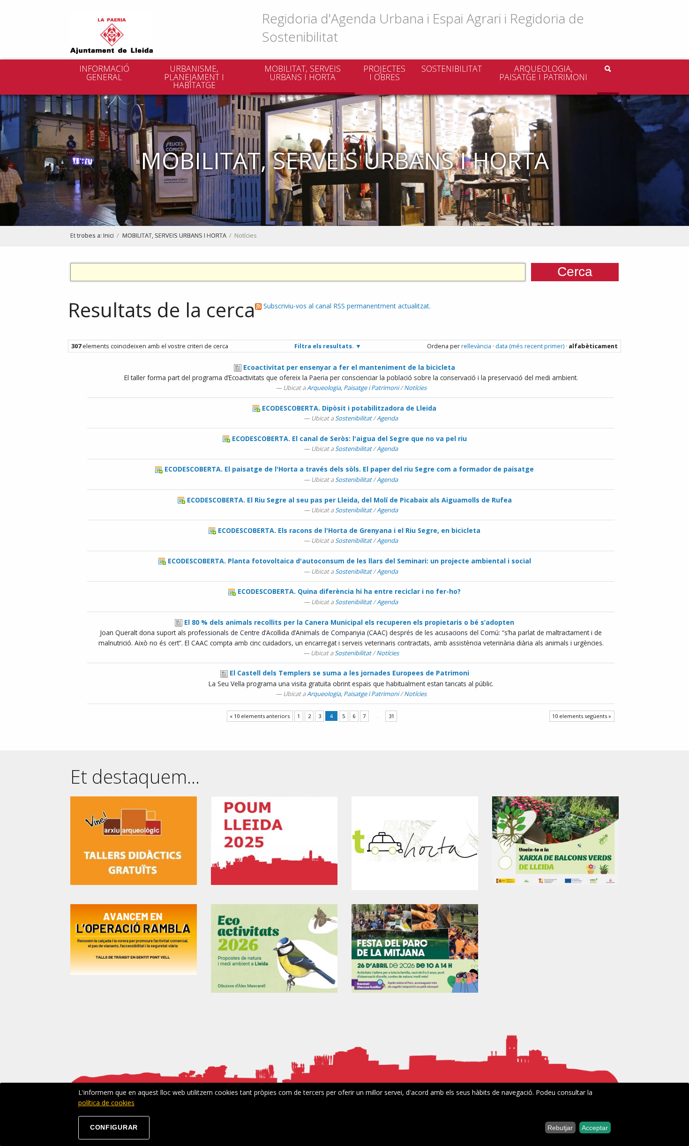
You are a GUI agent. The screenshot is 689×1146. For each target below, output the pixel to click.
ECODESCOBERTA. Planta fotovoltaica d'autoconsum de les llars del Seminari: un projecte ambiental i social (349, 560)
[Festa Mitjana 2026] (415, 947)
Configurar (114, 1127)
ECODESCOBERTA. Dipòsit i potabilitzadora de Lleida (349, 408)
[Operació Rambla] (133, 938)
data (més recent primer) (529, 346)
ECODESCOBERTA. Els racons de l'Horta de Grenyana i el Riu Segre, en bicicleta (349, 530)
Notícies (415, 387)
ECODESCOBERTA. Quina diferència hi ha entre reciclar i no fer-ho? (349, 591)
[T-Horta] (415, 842)
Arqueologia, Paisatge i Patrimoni (543, 72)
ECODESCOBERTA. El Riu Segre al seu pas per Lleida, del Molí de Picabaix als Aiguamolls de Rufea (349, 499)
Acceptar (595, 1127)
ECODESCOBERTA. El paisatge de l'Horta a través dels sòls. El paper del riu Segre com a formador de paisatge (349, 468)
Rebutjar (560, 1127)
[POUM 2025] (274, 839)
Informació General (104, 72)
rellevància (476, 346)
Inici (108, 236)
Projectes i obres (384, 72)
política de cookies (106, 1102)
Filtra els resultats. (324, 346)
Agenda (387, 418)
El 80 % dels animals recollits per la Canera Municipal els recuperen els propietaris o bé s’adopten (349, 622)
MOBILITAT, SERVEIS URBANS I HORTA (302, 72)
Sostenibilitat (451, 68)
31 (391, 715)
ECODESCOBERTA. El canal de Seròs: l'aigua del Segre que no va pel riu (349, 438)
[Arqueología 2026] (133, 839)
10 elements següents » (581, 715)
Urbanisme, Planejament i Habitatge (194, 76)
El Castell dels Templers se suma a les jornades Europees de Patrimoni (349, 672)
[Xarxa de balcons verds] (555, 839)
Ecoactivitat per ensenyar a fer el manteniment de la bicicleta (349, 367)
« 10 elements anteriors (260, 715)
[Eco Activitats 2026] (274, 947)
